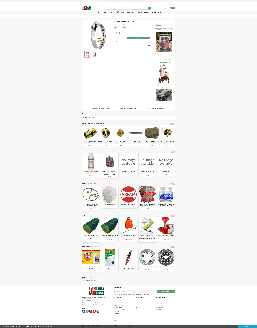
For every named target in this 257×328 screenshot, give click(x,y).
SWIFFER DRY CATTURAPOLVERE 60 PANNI (110, 268)
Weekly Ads (85, 3)
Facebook (83, 311)
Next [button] (173, 124)
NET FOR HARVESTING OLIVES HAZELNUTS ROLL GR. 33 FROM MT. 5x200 (91, 237)
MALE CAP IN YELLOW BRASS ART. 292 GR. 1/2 (167, 142)
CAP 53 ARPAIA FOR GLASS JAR (128, 204)
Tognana (137, 303)
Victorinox (158, 305)
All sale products (92, 215)
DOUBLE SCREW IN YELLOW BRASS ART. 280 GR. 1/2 (90, 142)
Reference (116, 26)
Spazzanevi (158, 309)
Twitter (87, 311)
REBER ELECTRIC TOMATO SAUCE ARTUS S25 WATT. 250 (166, 236)
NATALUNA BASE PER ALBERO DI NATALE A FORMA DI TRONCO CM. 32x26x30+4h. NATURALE (109, 173)
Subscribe (166, 291)
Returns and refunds (119, 305)
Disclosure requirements (120, 309)
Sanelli (137, 305)
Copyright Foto (118, 311)
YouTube (90, 311)
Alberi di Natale (159, 300)
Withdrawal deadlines (119, 307)
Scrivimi (115, 48)
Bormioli (137, 301)
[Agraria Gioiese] (86, 8)
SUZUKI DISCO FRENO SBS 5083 (166, 267)
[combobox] (127, 8)
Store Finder (91, 3)
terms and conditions (119, 300)
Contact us (117, 318)
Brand (115, 24)
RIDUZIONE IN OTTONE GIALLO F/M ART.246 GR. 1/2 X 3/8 (105, 142)
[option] (90, 136)
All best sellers (93, 183)
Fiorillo (137, 309)
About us (117, 301)
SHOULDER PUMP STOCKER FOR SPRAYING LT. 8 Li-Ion (128, 236)
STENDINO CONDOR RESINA (128, 171)
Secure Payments (118, 303)
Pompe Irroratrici (164, 62)
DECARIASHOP (139, 300)
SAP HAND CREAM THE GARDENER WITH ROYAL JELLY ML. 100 (166, 205)
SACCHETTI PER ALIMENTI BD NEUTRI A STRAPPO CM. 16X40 (147, 172)
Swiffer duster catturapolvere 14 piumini (91, 268)
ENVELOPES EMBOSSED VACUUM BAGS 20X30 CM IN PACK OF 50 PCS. (147, 205)
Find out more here (50, 326)
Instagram (98, 311)
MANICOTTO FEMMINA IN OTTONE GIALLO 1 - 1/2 (120, 142)
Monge (137, 307)
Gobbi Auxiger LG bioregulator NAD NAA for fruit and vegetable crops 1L (91, 172)
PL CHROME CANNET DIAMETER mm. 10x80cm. (136, 142)
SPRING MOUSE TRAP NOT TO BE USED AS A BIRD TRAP (91, 205)
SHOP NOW (147, 1)
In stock (115, 27)
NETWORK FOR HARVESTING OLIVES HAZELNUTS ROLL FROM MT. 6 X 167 (110, 236)
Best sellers (117, 316)
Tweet (145, 45)
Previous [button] (171, 124)
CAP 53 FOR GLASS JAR (109, 204)
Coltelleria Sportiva (159, 307)
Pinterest (151, 45)
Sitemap (116, 320)
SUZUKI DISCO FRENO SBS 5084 (147, 267)
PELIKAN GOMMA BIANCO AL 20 (166, 171)
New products (118, 315)
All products (94, 150)
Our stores (117, 313)
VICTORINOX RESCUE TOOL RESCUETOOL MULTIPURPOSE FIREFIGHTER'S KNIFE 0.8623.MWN (147, 237)
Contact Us (103, 3)
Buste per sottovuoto (160, 301)
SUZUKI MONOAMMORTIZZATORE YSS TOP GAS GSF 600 (128, 268)
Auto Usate (164, 88)
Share (140, 45)
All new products (95, 246)
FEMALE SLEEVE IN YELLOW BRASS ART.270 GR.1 (152, 142)
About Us (98, 3)
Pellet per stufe (159, 303)
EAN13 (115, 28)
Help (108, 3)
